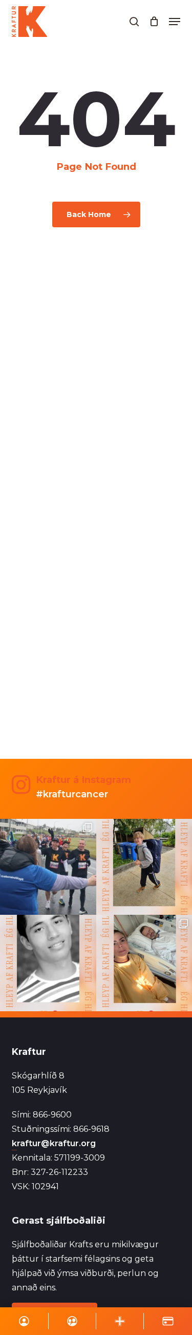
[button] (174, 21)
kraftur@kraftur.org (54, 1143)
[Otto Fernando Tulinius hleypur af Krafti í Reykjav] (48, 963)
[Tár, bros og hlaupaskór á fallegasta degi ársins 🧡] (48, 867)
